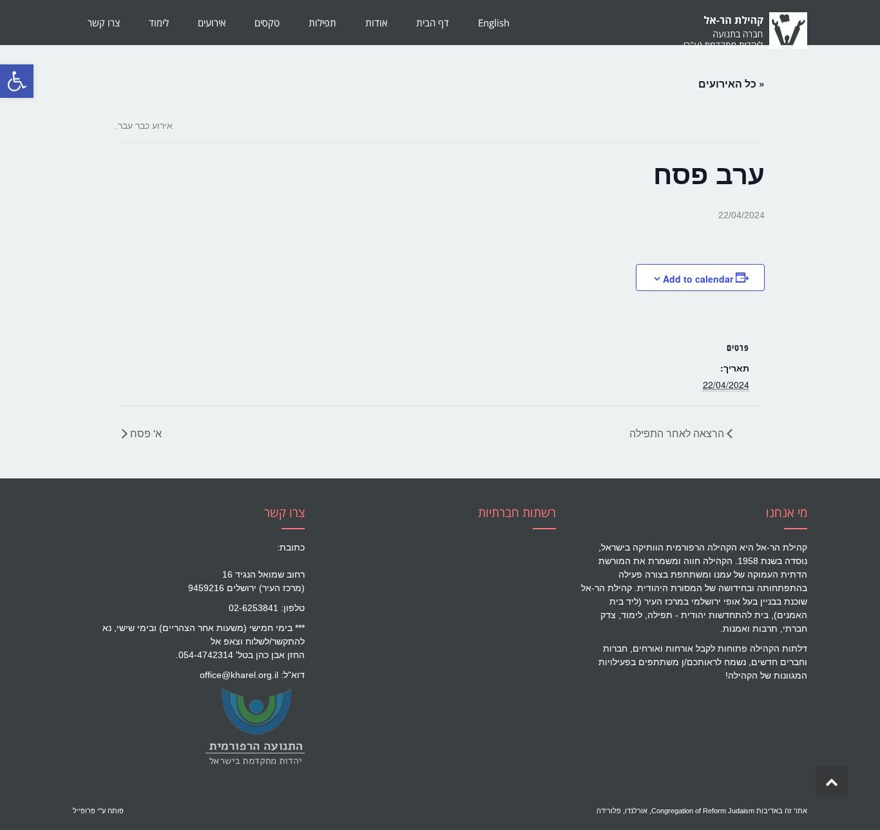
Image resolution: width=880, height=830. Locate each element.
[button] (16, 81)
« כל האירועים (731, 83)
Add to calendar (698, 278)
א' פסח (145, 433)
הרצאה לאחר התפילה (678, 433)
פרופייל (84, 811)
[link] (255, 726)
